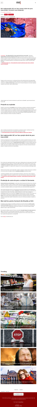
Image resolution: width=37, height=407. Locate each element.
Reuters (4, 216)
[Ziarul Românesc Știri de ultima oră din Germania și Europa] (18, 2)
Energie (6, 14)
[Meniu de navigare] (2, 2)
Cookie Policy (7, 391)
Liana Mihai (4, 12)
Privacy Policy (3, 391)
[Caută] (35, 2)
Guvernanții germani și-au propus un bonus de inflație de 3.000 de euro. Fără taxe (17, 132)
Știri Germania (9, 12)
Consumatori (3, 55)
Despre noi (16, 389)
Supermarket (11, 14)
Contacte (21, 389)
